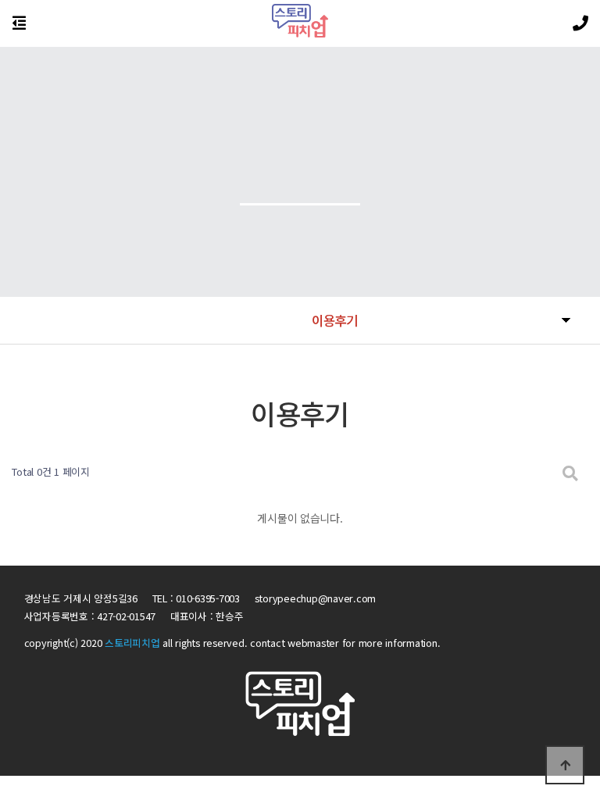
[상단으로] (564, 764)
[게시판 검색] (570, 472)
